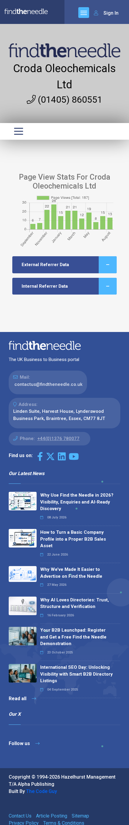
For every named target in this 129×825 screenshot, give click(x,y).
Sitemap (80, 816)
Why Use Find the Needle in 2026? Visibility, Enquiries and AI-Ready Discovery (76, 501)
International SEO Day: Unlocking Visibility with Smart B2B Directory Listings (76, 674)
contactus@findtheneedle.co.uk (48, 384)
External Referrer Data (45, 264)
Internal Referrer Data (45, 286)
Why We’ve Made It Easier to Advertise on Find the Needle (71, 573)
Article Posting (51, 816)
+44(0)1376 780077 (58, 438)
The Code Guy (41, 791)
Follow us (20, 743)
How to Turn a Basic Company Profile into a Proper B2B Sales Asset (73, 539)
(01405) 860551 (69, 99)
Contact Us (20, 816)
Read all (18, 698)
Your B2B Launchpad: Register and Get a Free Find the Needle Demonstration (73, 636)
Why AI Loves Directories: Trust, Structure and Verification (74, 603)
